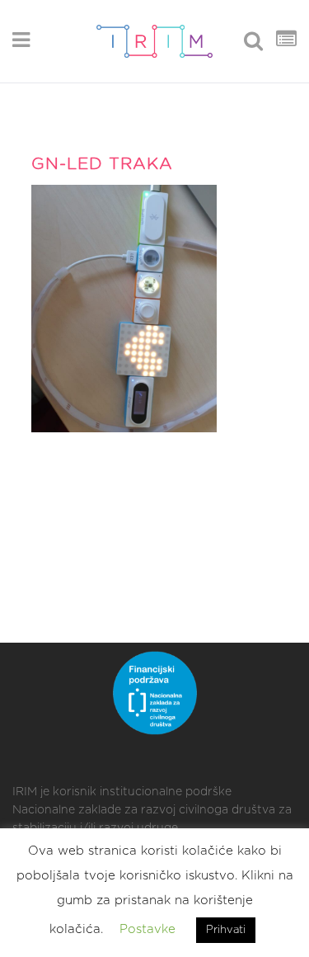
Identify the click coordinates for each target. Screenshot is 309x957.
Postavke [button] (147, 929)
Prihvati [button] (226, 930)
